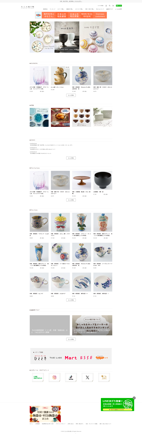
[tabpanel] (42, 37)
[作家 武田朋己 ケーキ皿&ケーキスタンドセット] (60, 252)
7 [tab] (80, 49)
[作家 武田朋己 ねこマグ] (39, 282)
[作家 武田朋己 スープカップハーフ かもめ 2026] (102, 252)
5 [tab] (71, 49)
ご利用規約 (37, 423)
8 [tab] (84, 49)
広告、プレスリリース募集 (91, 423)
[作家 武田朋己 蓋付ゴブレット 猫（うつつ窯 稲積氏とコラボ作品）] (39, 252)
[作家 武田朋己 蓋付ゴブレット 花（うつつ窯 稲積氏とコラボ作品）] (102, 222)
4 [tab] (66, 49)
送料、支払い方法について (105, 423)
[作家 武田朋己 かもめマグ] (60, 282)
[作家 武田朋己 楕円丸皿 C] (102, 282)
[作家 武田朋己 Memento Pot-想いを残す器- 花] (81, 75)
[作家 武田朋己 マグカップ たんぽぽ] (39, 222)
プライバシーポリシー (60, 423)
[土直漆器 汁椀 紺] (102, 180)
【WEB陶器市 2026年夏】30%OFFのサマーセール (40, 153)
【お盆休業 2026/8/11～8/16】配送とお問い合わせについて (42, 149)
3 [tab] (62, 49)
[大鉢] (60, 117)
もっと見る (71, 95)
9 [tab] (89, 49)
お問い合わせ (71, 423)
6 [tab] (75, 49)
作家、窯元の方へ (79, 423)
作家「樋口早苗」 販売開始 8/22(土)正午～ (71, 1)
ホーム (31, 423)
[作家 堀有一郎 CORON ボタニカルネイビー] (102, 75)
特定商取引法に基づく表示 (48, 423)
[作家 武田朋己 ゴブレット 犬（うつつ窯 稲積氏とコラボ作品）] (81, 222)
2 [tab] (58, 49)
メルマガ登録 (100, 5)
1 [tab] (53, 49)
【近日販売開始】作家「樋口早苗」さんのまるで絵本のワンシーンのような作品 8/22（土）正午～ (52, 145)
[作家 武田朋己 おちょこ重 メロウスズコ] (60, 222)
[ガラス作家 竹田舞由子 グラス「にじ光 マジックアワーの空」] (39, 75)
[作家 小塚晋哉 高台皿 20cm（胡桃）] (81, 180)
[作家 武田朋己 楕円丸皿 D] (81, 282)
